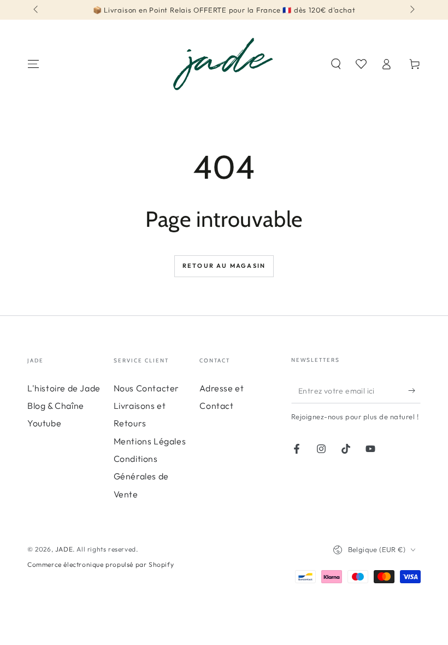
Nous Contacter (146, 388)
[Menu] (33, 64)
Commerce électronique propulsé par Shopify (100, 564)
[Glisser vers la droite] (411, 10)
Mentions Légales (150, 441)
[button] (336, 64)
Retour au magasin (224, 265)
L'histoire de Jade (64, 388)
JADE (64, 549)
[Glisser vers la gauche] (36, 10)
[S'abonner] (414, 391)
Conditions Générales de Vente (141, 476)
